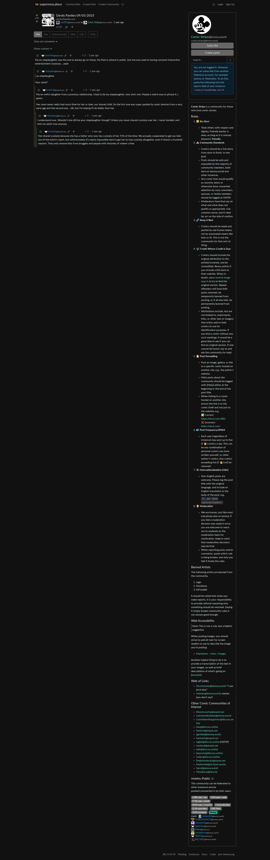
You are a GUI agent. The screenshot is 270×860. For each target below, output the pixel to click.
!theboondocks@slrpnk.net (210, 760)
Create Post (89, 4)
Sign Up (230, 4)
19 (60, 27)
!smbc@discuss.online (208, 757)
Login (220, 4)
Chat (92, 34)
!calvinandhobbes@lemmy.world (213, 715)
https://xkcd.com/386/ (213, 419)
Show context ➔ (43, 48)
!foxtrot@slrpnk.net (207, 730)
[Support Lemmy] (122, 4)
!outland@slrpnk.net (207, 745)
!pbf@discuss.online (207, 749)
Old (82, 34)
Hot (38, 34)
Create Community (108, 4)
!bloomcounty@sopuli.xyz (210, 712)
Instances (194, 854)
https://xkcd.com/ (210, 426)
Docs (204, 854)
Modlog (213, 812)
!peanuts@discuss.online (209, 753)
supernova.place (51, 4)
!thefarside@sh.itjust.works (211, 764)
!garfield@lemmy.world (208, 734)
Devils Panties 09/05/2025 (75, 15)
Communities (73, 4)
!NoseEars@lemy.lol (206, 772)
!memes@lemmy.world (208, 693)
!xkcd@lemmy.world (207, 768)
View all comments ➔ (45, 41)
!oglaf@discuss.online (208, 742)
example (196, 675)
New (73, 34)
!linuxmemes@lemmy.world (211, 686)
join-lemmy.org (226, 854)
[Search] (213, 4)
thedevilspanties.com (65, 19)
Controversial (59, 34)
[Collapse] (37, 55)
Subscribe (212, 45)
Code (213, 854)
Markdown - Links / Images (211, 653)
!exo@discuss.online (207, 727)
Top (46, 34)
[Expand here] (48, 20)
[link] (66, 27)
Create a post (212, 53)
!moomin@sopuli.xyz (207, 738)
